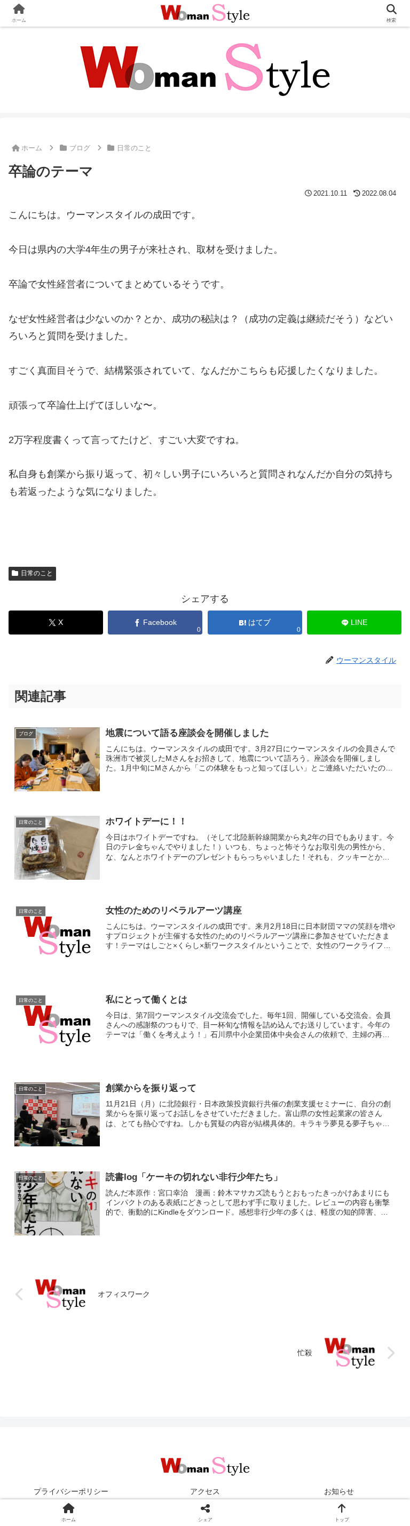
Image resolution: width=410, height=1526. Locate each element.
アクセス (205, 1491)
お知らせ (339, 1491)
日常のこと (37, 573)
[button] (378, 1399)
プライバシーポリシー (71, 1491)
